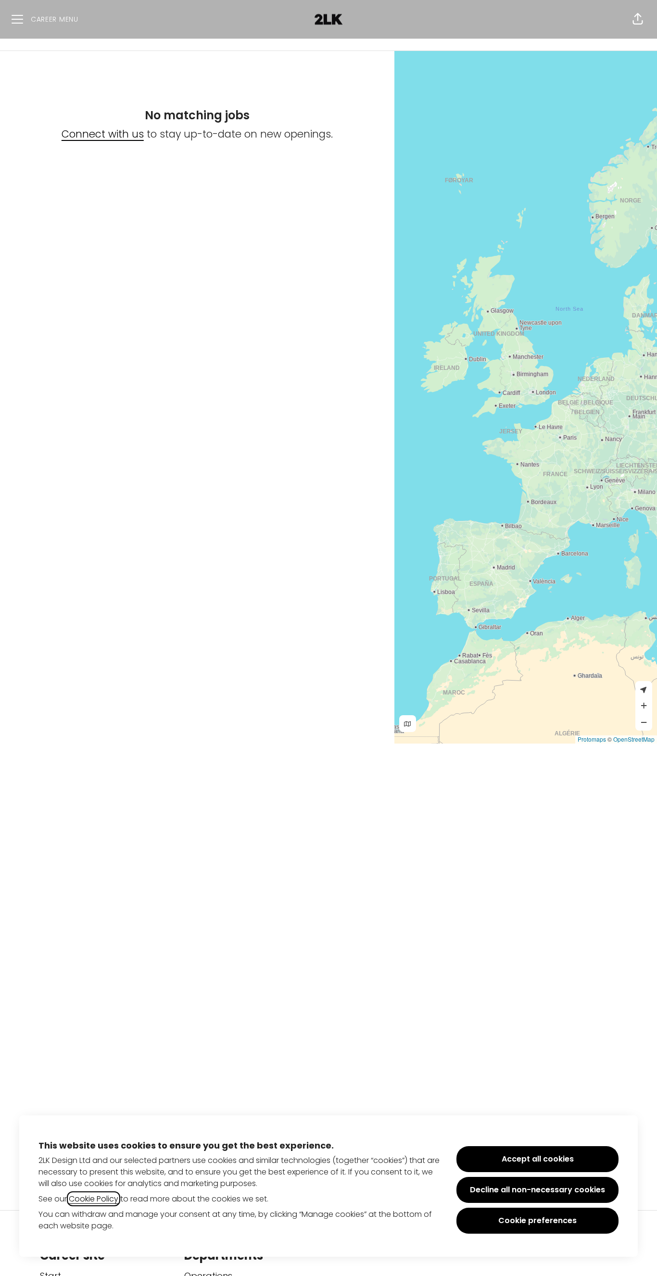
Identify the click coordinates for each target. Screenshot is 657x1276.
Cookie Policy (93, 1198)
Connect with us (103, 134)
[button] (637, 19)
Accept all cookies (538, 1158)
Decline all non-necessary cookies (537, 1189)
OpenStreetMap (634, 739)
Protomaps (592, 739)
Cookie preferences (537, 1220)
